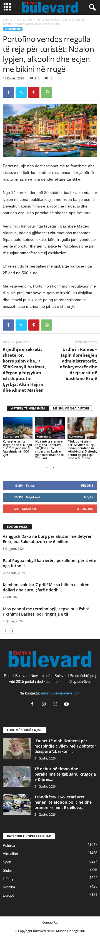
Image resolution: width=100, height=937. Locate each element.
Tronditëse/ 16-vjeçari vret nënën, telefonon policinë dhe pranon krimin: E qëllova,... (63, 802)
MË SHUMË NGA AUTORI (71, 408)
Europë (8, 895)
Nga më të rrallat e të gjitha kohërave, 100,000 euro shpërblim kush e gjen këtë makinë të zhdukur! (49, 449)
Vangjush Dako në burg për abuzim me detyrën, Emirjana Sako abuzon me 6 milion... (48, 539)
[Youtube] (67, 705)
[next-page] (53, 467)
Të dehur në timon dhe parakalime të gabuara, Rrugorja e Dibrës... (65, 774)
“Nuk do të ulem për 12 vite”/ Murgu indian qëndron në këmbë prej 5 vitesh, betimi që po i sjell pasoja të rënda (82, 449)
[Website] (56, 705)
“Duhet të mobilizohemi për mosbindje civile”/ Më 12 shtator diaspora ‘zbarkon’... (65, 746)
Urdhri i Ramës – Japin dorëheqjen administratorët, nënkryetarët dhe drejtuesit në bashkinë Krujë (78, 363)
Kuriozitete (24, 19)
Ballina (7, 19)
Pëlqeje (87, 485)
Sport (7, 862)
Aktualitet (10, 854)
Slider (7, 870)
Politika (9, 845)
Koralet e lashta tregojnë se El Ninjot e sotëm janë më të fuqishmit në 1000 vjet (17, 448)
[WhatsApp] (46, 92)
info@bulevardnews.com (61, 693)
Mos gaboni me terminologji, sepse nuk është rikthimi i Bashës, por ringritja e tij (46, 611)
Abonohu (85, 509)
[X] (21, 92)
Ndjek (88, 497)
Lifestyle (9, 879)
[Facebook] (8, 92)
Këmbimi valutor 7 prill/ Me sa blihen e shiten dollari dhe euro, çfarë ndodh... (46, 587)
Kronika (9, 887)
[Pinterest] (33, 92)
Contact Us (50, 922)
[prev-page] (46, 467)
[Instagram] (45, 705)
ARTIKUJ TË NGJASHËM (28, 408)
